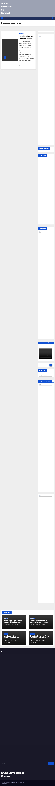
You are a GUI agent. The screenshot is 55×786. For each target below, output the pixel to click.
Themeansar (4, 783)
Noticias (22, 33)
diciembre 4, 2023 (25, 41)
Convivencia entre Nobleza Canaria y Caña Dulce (26, 38)
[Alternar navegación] (26, 18)
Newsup (20, 782)
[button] (50, 18)
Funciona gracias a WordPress (8, 782)
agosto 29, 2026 (9, 624)
